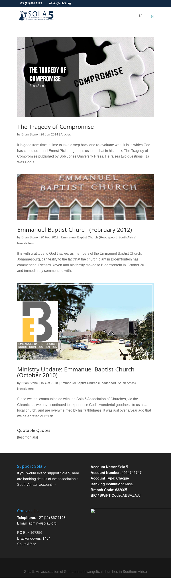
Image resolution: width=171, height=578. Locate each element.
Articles (66, 134)
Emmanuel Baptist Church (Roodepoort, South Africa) (98, 237)
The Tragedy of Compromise (55, 127)
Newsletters (25, 243)
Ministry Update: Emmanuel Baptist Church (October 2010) (75, 372)
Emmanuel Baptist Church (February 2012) (74, 229)
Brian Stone (29, 134)
